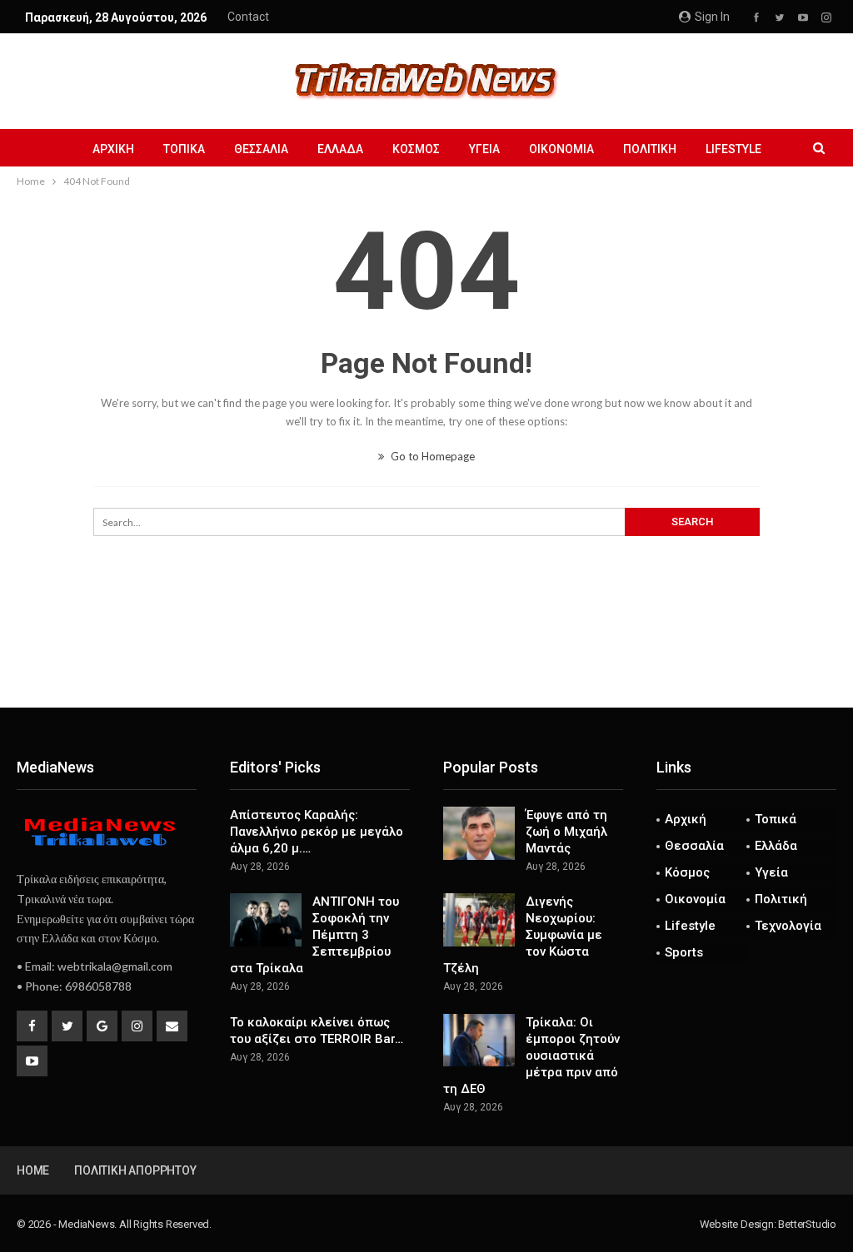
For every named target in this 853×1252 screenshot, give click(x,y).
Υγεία (484, 149)
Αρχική (113, 149)
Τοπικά (184, 149)
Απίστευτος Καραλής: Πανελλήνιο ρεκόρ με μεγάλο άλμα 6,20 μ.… (316, 831)
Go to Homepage (431, 456)
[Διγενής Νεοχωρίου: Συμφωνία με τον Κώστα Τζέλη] (479, 919)
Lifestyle (733, 149)
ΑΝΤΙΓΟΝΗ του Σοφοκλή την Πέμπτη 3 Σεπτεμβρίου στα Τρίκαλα (314, 935)
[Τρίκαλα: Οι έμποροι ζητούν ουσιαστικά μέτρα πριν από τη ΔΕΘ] (479, 1040)
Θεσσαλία (261, 149)
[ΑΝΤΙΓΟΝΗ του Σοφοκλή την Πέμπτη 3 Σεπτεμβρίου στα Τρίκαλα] (266, 919)
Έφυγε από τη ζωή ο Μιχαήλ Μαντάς (566, 831)
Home (33, 1170)
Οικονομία (561, 149)
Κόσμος (416, 149)
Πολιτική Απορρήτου (135, 1170)
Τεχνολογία (788, 925)
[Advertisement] (426, 652)
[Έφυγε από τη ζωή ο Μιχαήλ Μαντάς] (479, 833)
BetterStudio (807, 1224)
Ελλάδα (340, 149)
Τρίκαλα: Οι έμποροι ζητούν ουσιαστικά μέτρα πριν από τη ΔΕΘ (531, 1055)
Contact (248, 16)
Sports (684, 952)
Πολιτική (649, 149)
